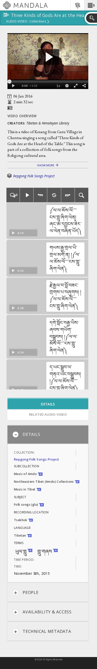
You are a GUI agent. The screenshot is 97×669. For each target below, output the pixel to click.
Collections (37, 21)
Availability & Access (47, 612)
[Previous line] (40, 195)
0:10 (21, 233)
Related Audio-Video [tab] (48, 414)
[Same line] (54, 195)
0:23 (21, 271)
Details (31, 434)
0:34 (21, 352)
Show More (45, 165)
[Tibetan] (13, 195)
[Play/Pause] (27, 195)
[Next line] (68, 195)
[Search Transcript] (82, 195)
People (31, 592)
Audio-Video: (17, 21)
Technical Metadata (47, 631)
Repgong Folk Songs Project (33, 176)
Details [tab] (48, 404)
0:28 (21, 308)
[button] (90, 5)
